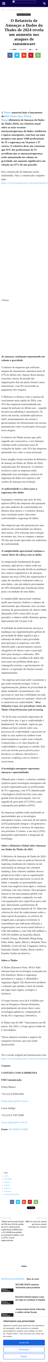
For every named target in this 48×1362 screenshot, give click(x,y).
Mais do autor (33, 1279)
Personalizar (24, 1350)
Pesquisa (7, 1185)
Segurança (7, 1188)
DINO (14, 49)
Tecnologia (7, 1191)
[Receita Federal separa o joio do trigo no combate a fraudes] (7, 1299)
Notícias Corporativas (24, 14)
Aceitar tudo (24, 1343)
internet (6, 1176)
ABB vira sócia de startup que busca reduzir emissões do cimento (36, 1224)
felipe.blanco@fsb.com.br (14, 1101)
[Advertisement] (24, 85)
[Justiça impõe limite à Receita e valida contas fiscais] (7, 1312)
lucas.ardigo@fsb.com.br (14, 1122)
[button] (44, 3)
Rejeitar (24, 1356)
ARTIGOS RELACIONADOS (12, 1279)
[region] (24, 1339)
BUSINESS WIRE (18, 1129)
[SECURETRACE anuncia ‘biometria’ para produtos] (7, 1287)
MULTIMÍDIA (8, 1179)
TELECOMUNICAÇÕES (11, 1194)
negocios (7, 1182)
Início (3, 9)
